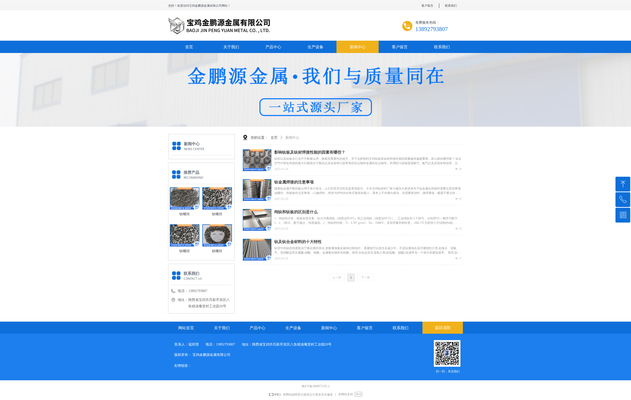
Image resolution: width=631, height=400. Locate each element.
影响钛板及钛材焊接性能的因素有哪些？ (309, 152)
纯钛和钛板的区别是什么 (296, 212)
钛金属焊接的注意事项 (294, 182)
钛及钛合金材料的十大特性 (298, 242)
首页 (274, 137)
